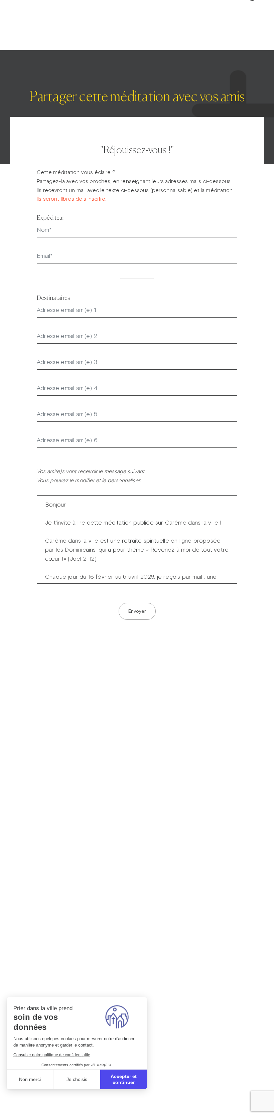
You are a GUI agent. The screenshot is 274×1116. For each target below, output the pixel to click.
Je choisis (76, 1079)
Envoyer (137, 611)
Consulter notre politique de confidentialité (51, 1055)
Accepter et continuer (124, 1079)
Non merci (30, 1079)
